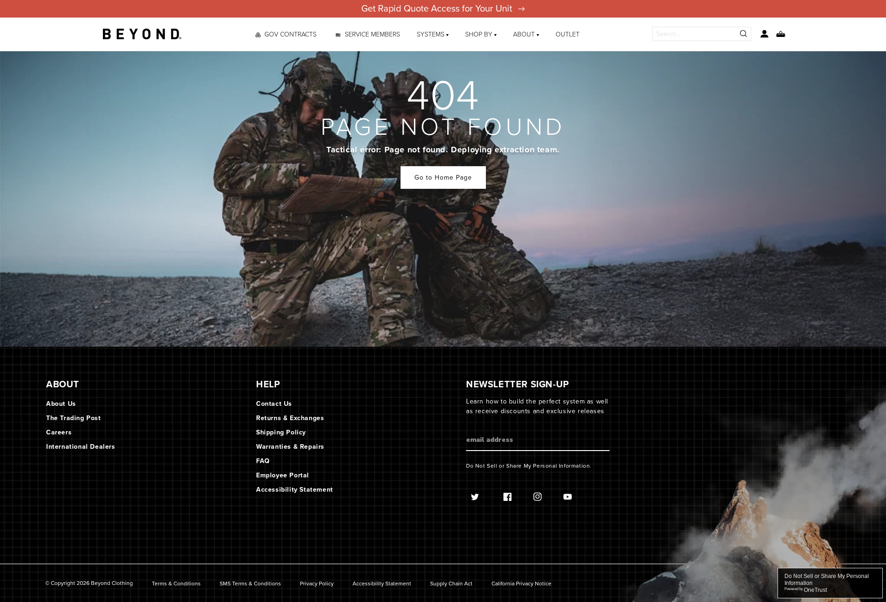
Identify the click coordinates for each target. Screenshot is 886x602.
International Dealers (80, 447)
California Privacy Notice (521, 583)
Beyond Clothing (112, 583)
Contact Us (274, 404)
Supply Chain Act (451, 583)
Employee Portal (282, 475)
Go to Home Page (443, 177)
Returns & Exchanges (290, 418)
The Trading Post (73, 418)
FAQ (263, 461)
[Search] (743, 34)
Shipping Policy (281, 432)
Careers (59, 432)
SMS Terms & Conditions (250, 583)
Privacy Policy (317, 583)
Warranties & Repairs (290, 447)
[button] (432, 34)
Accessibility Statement (294, 489)
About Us (61, 404)
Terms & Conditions (176, 583)
